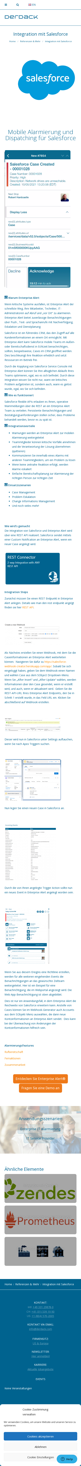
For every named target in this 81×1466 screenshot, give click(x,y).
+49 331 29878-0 (43, 1307)
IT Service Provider (40, 1138)
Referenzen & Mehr (30, 41)
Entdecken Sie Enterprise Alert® (40, 1078)
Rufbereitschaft (14, 1052)
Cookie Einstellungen (40, 1457)
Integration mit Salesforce (58, 41)
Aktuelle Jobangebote (40, 1369)
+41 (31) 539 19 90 (42, 1311)
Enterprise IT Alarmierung (40, 1129)
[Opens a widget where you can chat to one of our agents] (67, 1459)
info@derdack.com (40, 1329)
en (33, 4)
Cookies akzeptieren (40, 1436)
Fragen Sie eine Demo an (40, 1088)
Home (12, 41)
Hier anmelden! (40, 1356)
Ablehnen (41, 1447)
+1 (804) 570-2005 (43, 1316)
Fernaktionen (13, 1058)
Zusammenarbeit (15, 1065)
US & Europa (40, 1343)
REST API (28, 607)
